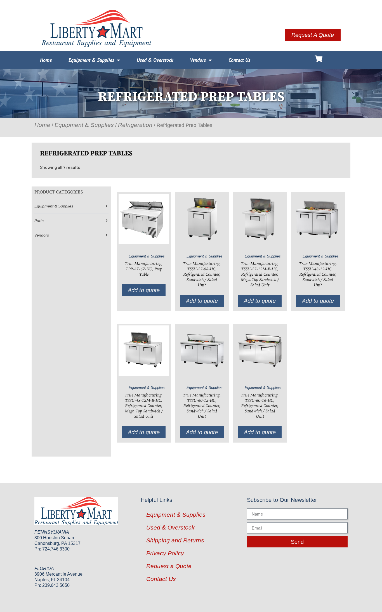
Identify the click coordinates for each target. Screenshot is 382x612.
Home (46, 60)
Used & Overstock (155, 60)
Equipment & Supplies (91, 60)
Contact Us (239, 60)
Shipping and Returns (175, 540)
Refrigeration (135, 125)
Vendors (198, 60)
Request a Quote (169, 566)
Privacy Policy (165, 553)
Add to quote (144, 290)
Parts (39, 220)
